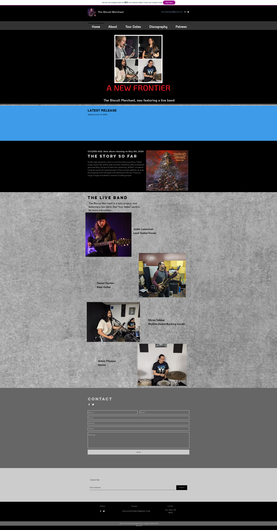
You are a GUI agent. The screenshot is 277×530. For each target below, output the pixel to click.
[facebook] (185, 12)
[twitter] (188, 12)
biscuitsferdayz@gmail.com (171, 12)
